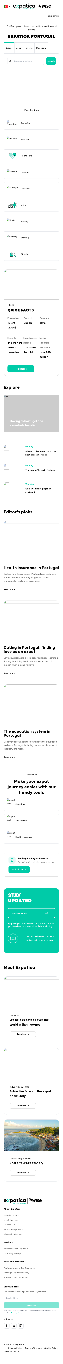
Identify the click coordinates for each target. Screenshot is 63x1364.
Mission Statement (13, 1234)
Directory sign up (12, 1253)
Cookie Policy (51, 1348)
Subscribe (31, 1305)
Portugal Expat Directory (16, 1273)
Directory (41, 48)
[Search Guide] (10, 61)
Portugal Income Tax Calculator (20, 1268)
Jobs (18, 48)
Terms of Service (33, 1348)
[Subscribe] (50, 913)
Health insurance (24, 837)
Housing (29, 48)
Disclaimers (53, 16)
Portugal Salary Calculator (33, 858)
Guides (9, 48)
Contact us (9, 1225)
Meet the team (11, 1220)
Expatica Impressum (14, 1229)
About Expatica (11, 1215)
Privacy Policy (45, 926)
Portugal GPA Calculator (16, 1277)
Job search (21, 821)
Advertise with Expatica (16, 1249)
